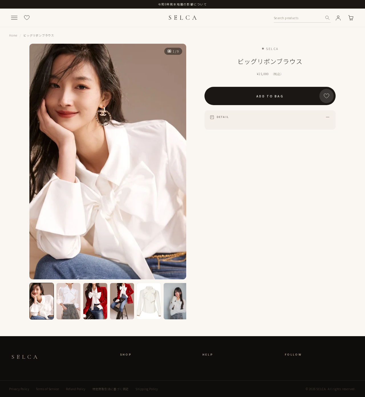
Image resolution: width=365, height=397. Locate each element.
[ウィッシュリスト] (27, 18)
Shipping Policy (146, 389)
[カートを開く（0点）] (351, 18)
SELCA (184, 17)
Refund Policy (76, 389)
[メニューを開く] (14, 18)
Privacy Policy (19, 389)
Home (13, 35)
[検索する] (327, 17)
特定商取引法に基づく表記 (110, 389)
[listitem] (41, 301)
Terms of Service (47, 389)
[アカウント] (338, 18)
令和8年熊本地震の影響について (182, 4)
